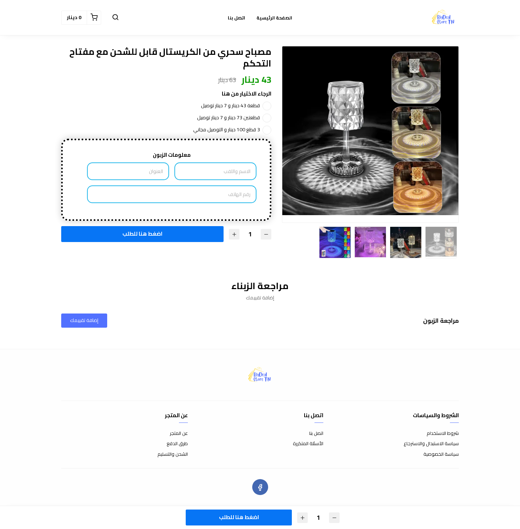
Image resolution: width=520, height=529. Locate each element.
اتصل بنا (236, 17)
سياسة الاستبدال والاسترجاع (431, 443)
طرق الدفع (177, 443)
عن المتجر (179, 433)
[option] (370, 130)
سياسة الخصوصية (441, 454)
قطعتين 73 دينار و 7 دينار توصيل (228, 117)
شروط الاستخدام (443, 433)
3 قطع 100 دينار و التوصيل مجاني (226, 129)
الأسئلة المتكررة (308, 443)
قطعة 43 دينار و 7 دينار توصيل (230, 105)
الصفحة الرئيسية (274, 17)
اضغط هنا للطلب (142, 233)
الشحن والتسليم (172, 454)
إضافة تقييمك (84, 320)
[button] (115, 18)
